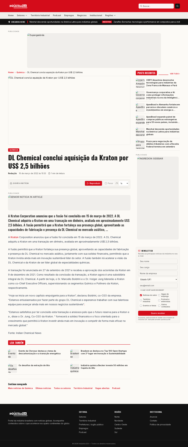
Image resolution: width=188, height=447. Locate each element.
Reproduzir (95, 183)
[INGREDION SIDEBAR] (157, 198)
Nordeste (119, 420)
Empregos (69, 15)
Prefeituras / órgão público (91, 424)
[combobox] (156, 6)
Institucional (96, 15)
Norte (117, 417)
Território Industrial (40, 15)
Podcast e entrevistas (165, 300)
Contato (153, 420)
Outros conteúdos (165, 305)
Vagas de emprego (165, 295)
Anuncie (153, 417)
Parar (110, 183)
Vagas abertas (102, 388)
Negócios (82, 15)
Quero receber (158, 313)
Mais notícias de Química (20, 388)
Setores (21, 15)
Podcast (57, 15)
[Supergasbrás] (94, 50)
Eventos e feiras (149, 306)
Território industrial (146, 300)
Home (11, 15)
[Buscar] (177, 6)
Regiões (109, 15)
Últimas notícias (43, 388)
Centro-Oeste (121, 424)
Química (20, 72)
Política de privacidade (160, 424)
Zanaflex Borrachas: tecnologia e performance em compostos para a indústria (142, 22)
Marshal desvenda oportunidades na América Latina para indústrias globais (52, 22)
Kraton (14, 237)
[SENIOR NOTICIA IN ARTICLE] (69, 202)
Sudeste (118, 428)
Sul (116, 432)
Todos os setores (62, 388)
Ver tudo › (175, 74)
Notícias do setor (150, 295)
